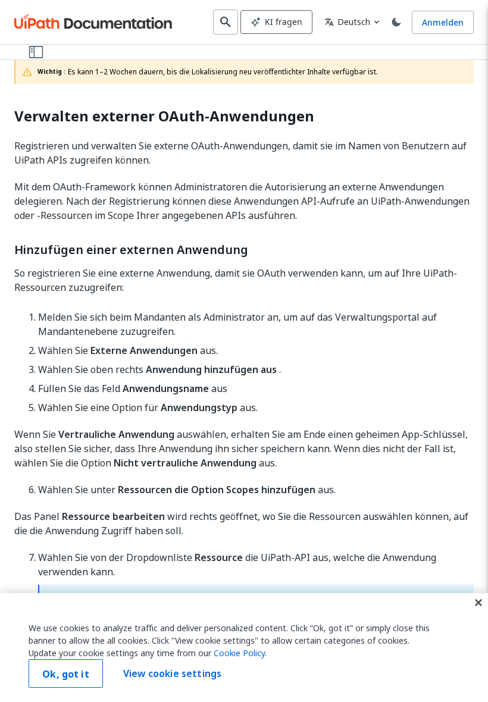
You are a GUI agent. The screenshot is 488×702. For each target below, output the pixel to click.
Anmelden (443, 22)
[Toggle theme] (396, 22)
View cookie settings (172, 673)
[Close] (478, 602)
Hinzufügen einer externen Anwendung (131, 250)
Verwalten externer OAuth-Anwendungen (164, 116)
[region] (244, 647)
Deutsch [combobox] (347, 21)
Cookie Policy (239, 653)
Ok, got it (65, 674)
